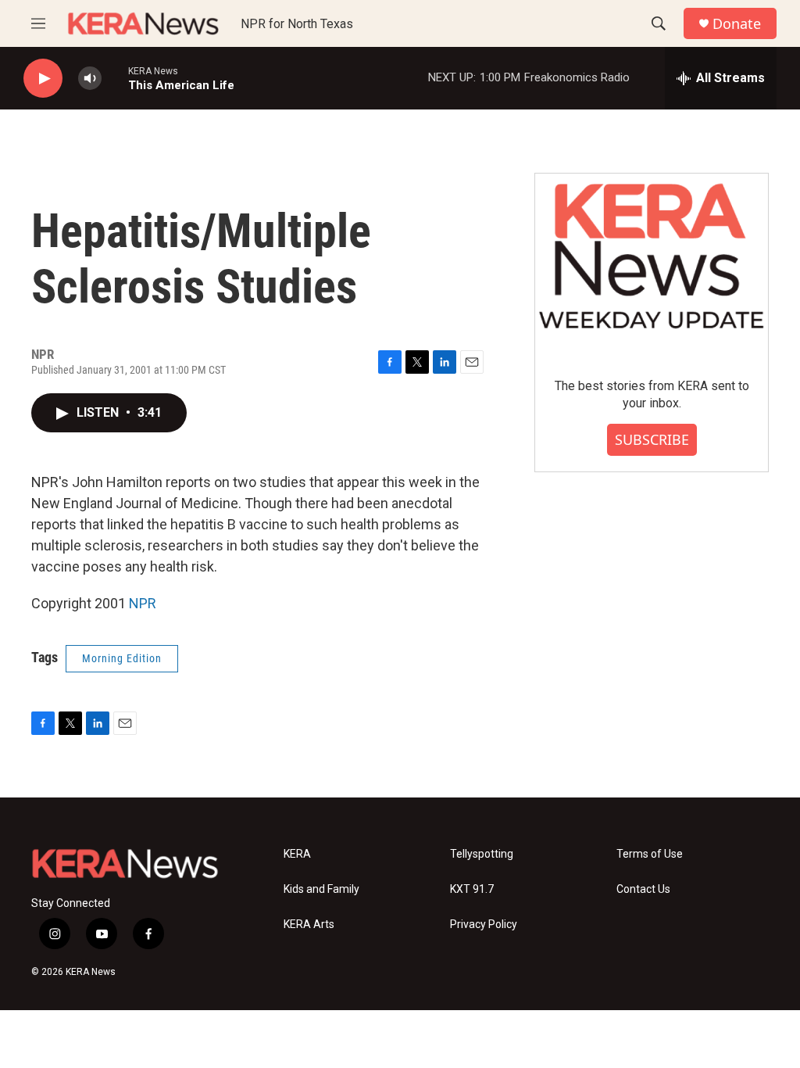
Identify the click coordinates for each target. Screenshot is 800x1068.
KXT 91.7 (472, 889)
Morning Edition (122, 658)
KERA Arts (309, 924)
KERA (297, 854)
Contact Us (643, 889)
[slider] (114, 78)
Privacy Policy (483, 924)
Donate (736, 24)
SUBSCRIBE (652, 439)
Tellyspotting (481, 854)
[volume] (90, 78)
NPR (142, 603)
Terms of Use (649, 854)
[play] (42, 79)
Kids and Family (321, 889)
